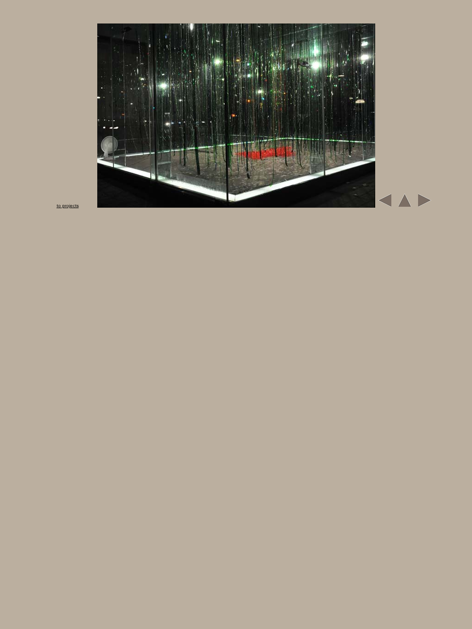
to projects (68, 205)
